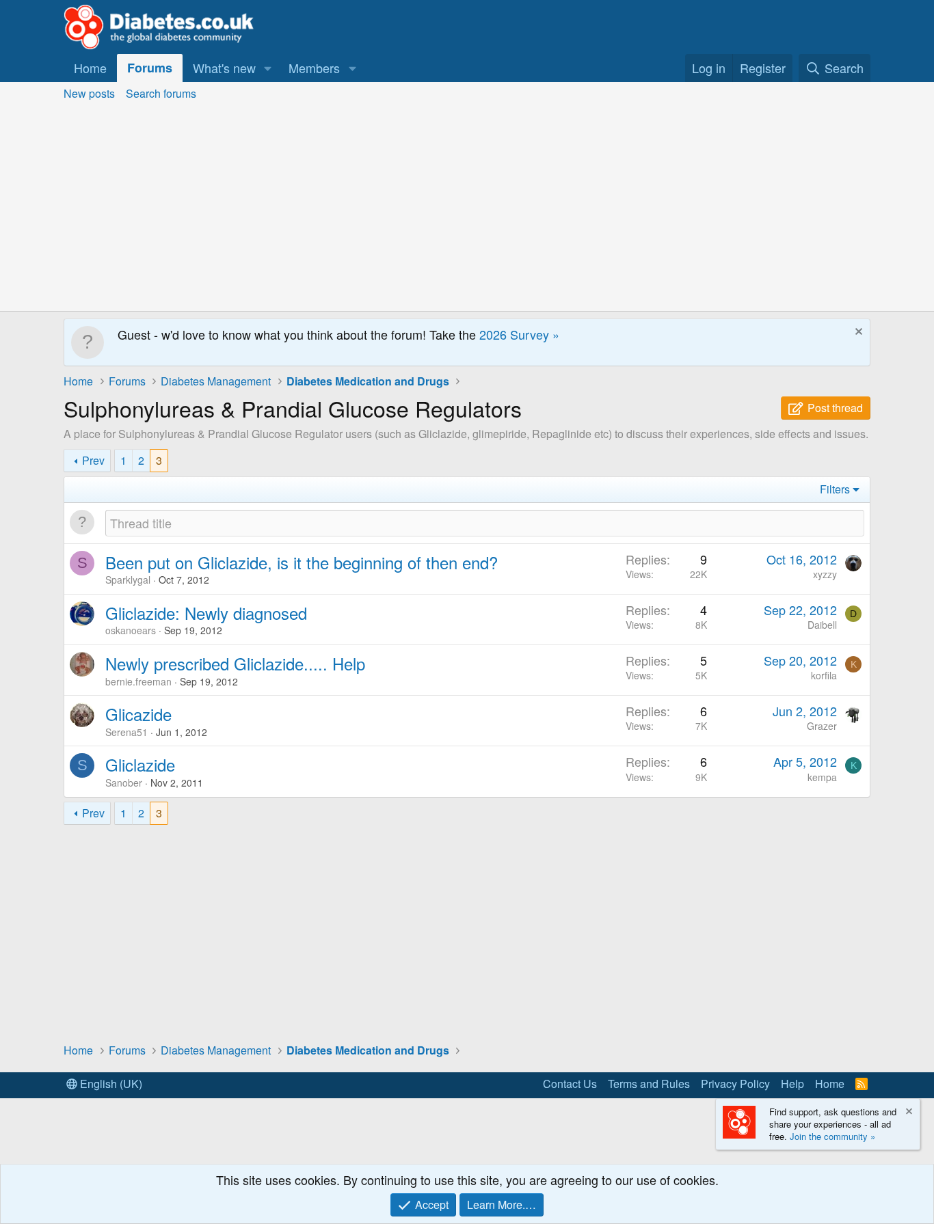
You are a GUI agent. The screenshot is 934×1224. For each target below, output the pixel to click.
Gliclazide (140, 764)
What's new (224, 68)
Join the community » (832, 1136)
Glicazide (138, 714)
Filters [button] (835, 489)
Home (90, 68)
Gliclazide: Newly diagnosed (206, 613)
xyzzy (825, 574)
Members (314, 68)
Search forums (161, 93)
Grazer (822, 726)
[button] (268, 68)
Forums (149, 68)
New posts (89, 93)
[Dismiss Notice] (857, 333)
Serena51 (126, 732)
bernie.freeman (138, 681)
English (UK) (109, 1083)
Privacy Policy (735, 1083)
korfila (824, 675)
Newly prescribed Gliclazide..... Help (235, 663)
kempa (822, 777)
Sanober (123, 782)
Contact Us (570, 1083)
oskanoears (130, 630)
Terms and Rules (649, 1083)
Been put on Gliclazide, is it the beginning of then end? (301, 562)
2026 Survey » (519, 334)
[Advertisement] (467, 208)
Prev (93, 460)
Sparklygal (127, 579)
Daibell (822, 624)
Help (792, 1083)
